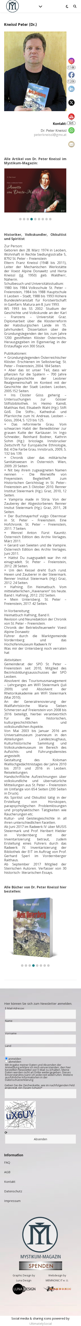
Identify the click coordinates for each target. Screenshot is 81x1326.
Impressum (12, 1201)
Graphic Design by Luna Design (24, 1278)
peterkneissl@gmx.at (50, 134)
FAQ (7, 1162)
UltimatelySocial (40, 1323)
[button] (20, 219)
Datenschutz (13, 1191)
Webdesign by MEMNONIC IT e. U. (57, 1278)
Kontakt (9, 1181)
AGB (7, 1172)
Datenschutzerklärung (19, 1080)
